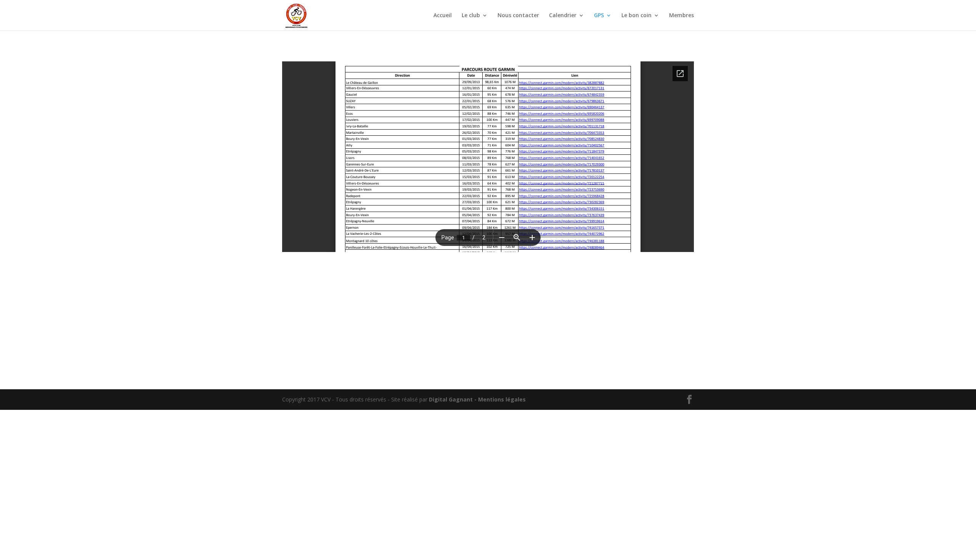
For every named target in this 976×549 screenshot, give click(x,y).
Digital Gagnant (451, 399)
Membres (681, 16)
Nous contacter (518, 16)
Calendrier (562, 16)
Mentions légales (502, 399)
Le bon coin (636, 16)
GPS (599, 16)
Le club (471, 16)
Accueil (442, 16)
